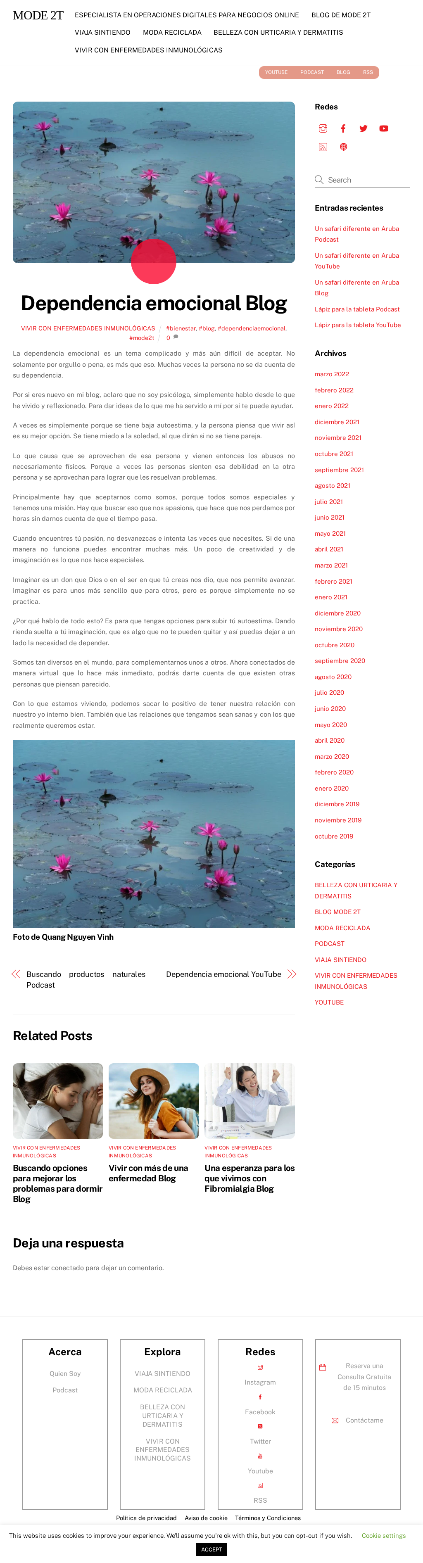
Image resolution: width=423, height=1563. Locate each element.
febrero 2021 (333, 581)
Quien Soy (65, 1374)
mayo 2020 (331, 724)
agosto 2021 (332, 485)
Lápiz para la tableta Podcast (357, 309)
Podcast (65, 1390)
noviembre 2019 (338, 820)
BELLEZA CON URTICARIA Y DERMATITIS (278, 32)
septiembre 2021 (339, 469)
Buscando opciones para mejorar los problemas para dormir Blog (58, 1183)
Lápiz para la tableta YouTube (358, 324)
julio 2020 (329, 692)
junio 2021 (330, 517)
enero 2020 (332, 788)
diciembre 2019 (337, 804)
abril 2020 (330, 740)
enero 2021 (331, 597)
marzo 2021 (331, 565)
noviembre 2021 (338, 437)
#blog (207, 328)
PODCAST (312, 72)
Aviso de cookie (206, 1517)
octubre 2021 (334, 453)
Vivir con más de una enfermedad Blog (148, 1173)
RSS (368, 72)
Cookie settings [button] (384, 1535)
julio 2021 (329, 501)
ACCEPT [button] (211, 1549)
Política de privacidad (146, 1517)
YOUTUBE (276, 72)
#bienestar (181, 328)
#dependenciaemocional (251, 328)
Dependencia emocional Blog (154, 303)
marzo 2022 (332, 374)
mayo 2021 (330, 533)
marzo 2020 (332, 756)
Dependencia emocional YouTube (223, 974)
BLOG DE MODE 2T (341, 15)
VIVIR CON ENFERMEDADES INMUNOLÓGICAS (149, 50)
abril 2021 (329, 549)
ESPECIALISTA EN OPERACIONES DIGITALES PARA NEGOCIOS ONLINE (187, 15)
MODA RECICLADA (172, 32)
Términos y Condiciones (268, 1517)
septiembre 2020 (340, 660)
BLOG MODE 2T (338, 911)
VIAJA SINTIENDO (103, 32)
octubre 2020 (334, 644)
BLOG (343, 72)
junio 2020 (330, 708)
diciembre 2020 (338, 613)
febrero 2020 (334, 772)
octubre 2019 (334, 836)
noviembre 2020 (339, 628)
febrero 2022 (334, 390)
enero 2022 (332, 405)
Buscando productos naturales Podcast (85, 979)
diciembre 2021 (337, 421)
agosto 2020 (333, 676)
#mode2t (141, 337)
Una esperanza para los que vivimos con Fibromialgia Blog (249, 1178)
